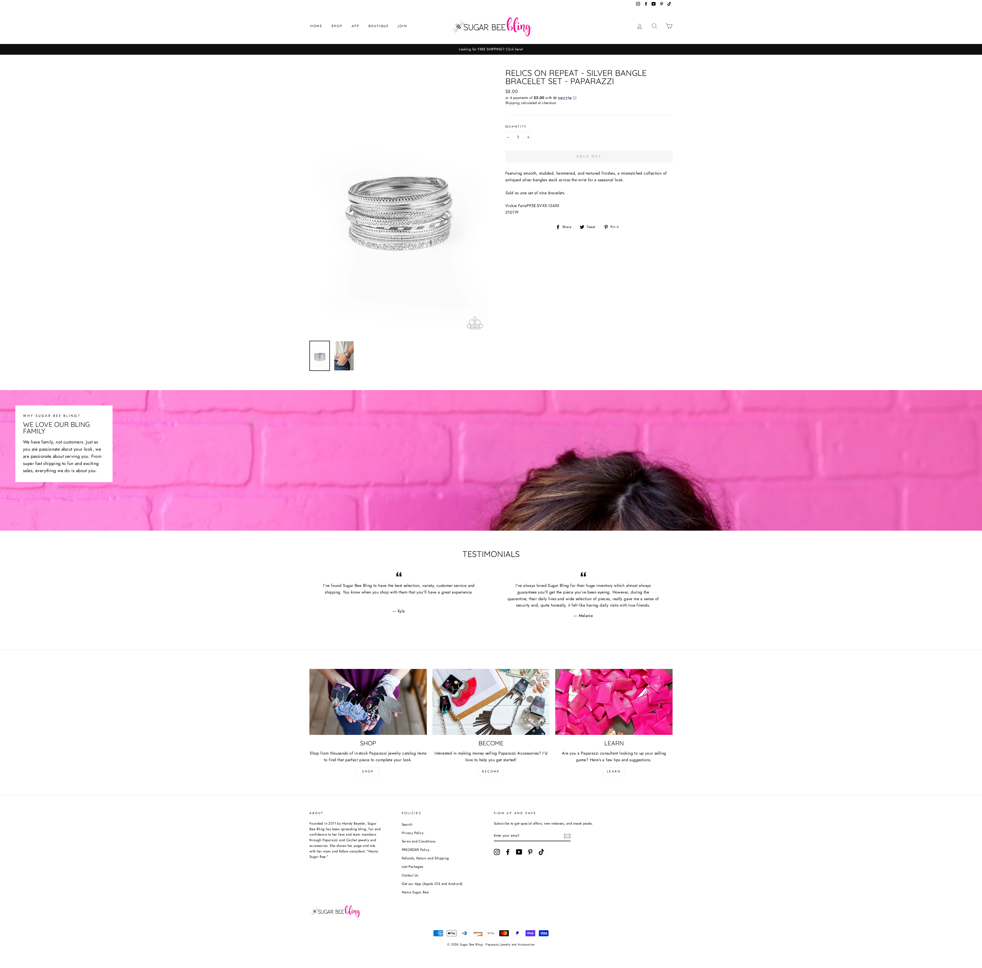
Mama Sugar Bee (415, 892)
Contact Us (410, 875)
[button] (589, 97)
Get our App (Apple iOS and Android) (432, 883)
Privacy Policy (413, 832)
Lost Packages (412, 866)
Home (316, 26)
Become (491, 771)
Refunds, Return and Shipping (425, 858)
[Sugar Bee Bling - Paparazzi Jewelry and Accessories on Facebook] (508, 852)
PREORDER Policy (416, 849)
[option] (491, 49)
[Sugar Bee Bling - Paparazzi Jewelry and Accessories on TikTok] (541, 852)
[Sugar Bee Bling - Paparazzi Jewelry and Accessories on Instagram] (497, 852)
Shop (336, 26)
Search (407, 824)
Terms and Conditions (419, 841)
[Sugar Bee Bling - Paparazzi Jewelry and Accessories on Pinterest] (530, 852)
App (356, 26)
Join (402, 26)
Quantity (516, 126)
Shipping (512, 102)
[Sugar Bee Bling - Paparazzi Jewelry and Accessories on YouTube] (519, 852)
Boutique (379, 26)
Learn (614, 771)
